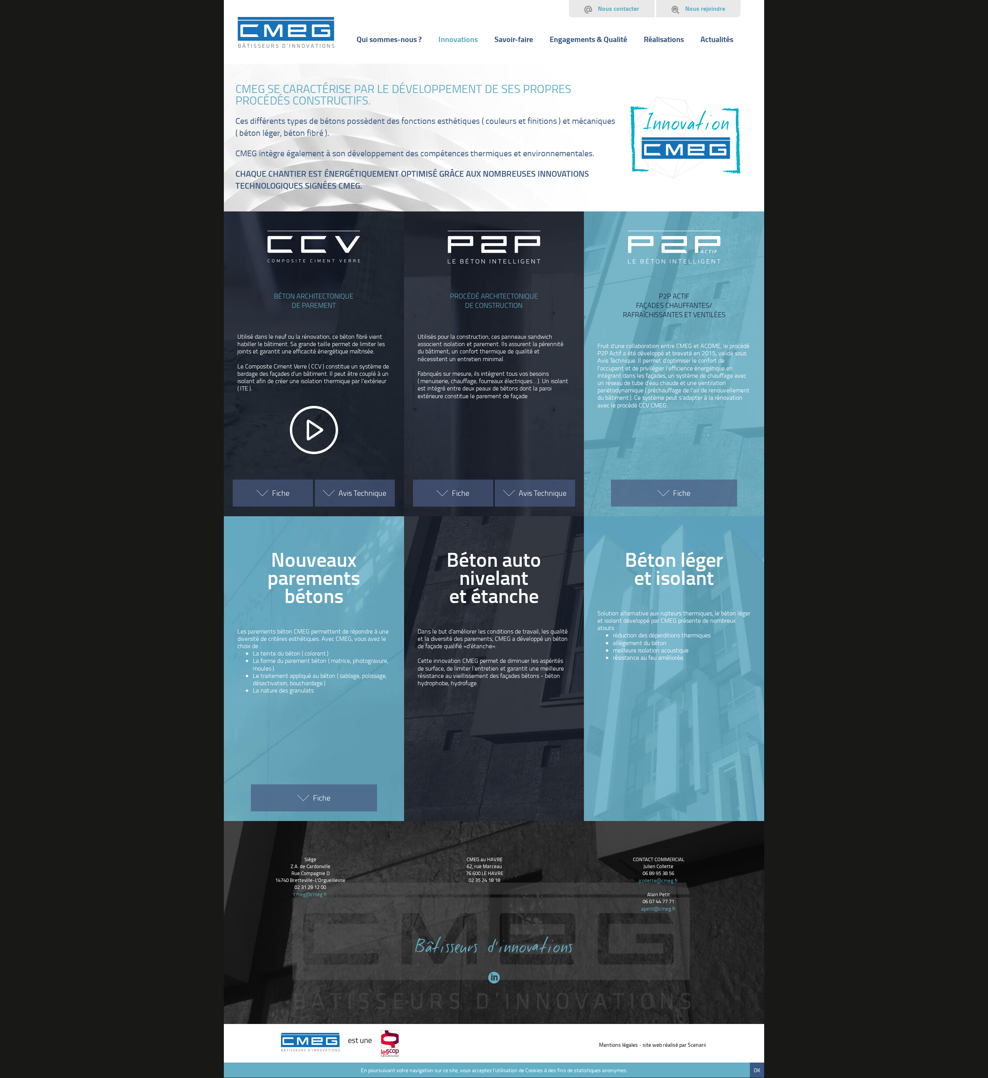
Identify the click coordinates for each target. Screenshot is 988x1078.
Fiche (280, 492)
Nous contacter (618, 8)
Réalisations (664, 39)
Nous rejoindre (705, 8)
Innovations (458, 39)
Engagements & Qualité (588, 39)
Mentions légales (618, 1044)
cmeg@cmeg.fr (310, 894)
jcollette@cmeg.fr (658, 880)
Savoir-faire (513, 39)
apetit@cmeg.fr (658, 908)
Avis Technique (362, 492)
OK (757, 1070)
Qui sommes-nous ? (389, 39)
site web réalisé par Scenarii (674, 1044)
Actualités (716, 39)
